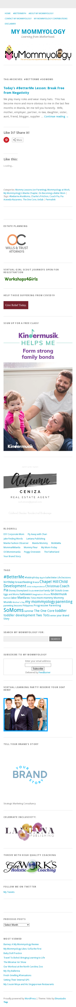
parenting (63, 601)
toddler (61, 611)
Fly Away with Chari (37, 534)
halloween (26, 594)
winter (53, 615)
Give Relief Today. (16, 305)
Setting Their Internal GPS (16, 979)
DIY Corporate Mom (14, 534)
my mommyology (40, 602)
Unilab (40, 199)
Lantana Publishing (35, 538)
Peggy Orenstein (32, 552)
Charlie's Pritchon (39, 196)
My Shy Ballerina (12, 971)
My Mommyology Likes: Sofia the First (22, 948)
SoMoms (14, 610)
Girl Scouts (56, 590)
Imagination (38, 594)
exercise (38, 590)
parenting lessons (13, 605)
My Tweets (9, 892)
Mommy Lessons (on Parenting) (30, 190)
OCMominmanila (12, 552)
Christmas (52, 586)
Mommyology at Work (58, 190)
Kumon (7, 598)
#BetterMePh (19, 13)
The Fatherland (51, 552)
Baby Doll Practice (13, 953)
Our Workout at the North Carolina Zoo (23, 966)
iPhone (46, 594)
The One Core (29, 199)
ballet (48, 577)
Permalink (50, 199)
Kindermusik (59, 594)
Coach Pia (54, 196)
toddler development (19, 615)
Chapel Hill (49, 581)
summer (28, 611)
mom (39, 597)
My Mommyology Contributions (50, 18)
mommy (48, 597)
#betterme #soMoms (19, 196)
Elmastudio (60, 998)
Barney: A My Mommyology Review (21, 944)
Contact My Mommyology (18, 18)
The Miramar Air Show (15, 962)
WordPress (30, 998)
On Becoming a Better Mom (52, 193)
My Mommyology (38, 31)
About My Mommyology (41, 13)
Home (8, 13)
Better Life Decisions (61, 577)
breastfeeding (23, 582)
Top (6, 1002)
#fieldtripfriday (32, 577)
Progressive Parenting (47, 605)
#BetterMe (14, 576)
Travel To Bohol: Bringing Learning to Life (24, 957)
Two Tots (43, 615)
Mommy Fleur (31, 547)
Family (46, 590)
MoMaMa (56, 543)
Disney (12, 590)
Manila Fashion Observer (16, 543)
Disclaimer (10, 24)
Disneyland (22, 590)
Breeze (36, 582)
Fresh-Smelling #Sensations (17, 975)
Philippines (28, 605)
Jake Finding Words (13, 538)
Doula (31, 591)
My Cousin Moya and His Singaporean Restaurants (29, 984)
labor (14, 597)
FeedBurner (45, 672)
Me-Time (31, 598)
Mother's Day (19, 602)
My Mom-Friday (49, 547)
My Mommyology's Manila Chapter (21, 193)
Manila (21, 597)
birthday (9, 582)
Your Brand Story (12, 556)
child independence (36, 586)
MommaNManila (12, 547)
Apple (42, 578)
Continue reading (56, 116)
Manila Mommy (40, 543)
